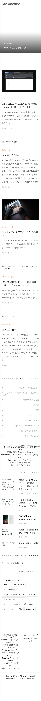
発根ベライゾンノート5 (20, 465)
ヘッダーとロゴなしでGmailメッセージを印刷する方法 (20, 448)
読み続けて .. (6, 128)
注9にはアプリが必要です (20, 462)
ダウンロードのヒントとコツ (13, 599)
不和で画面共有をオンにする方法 (20, 452)
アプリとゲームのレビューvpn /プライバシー (19, 604)
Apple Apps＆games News (14, 585)
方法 (20, 609)
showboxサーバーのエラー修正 (20, 460)
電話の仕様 (32, 595)
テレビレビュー (9, 609)
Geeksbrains (11, 4)
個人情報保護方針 (28, 678)
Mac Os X (30, 609)
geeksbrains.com (13, 678)
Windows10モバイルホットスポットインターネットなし (20, 456)
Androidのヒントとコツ (12, 580)
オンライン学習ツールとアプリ (14, 595)
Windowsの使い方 (11, 590)
